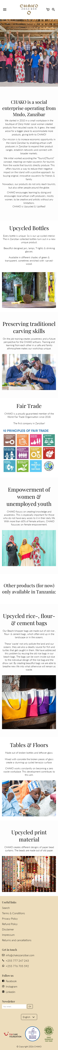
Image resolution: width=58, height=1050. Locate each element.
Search (6, 907)
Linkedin (10, 991)
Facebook (11, 981)
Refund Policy (10, 924)
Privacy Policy (10, 918)
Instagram (11, 986)
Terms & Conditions (13, 913)
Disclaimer (8, 929)
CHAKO (38, 1046)
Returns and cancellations (16, 940)
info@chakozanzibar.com (20, 955)
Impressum (8, 934)
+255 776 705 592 (17, 966)
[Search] (53, 10)
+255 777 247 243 (17, 960)
